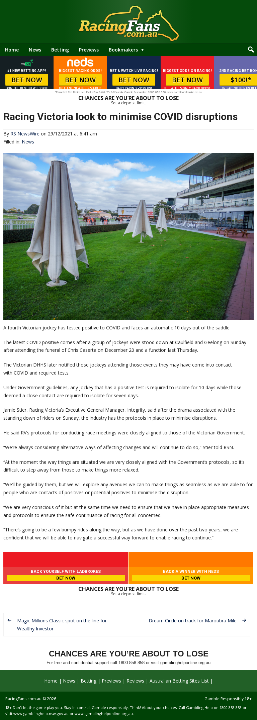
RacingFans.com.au (23, 699)
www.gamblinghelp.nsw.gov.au (41, 713)
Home (12, 49)
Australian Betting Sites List (179, 681)
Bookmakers (123, 49)
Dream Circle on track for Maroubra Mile (193, 620)
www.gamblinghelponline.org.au (104, 713)
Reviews (135, 681)
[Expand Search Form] (251, 50)
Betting (60, 49)
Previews (89, 49)
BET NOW (26, 80)
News (35, 49)
